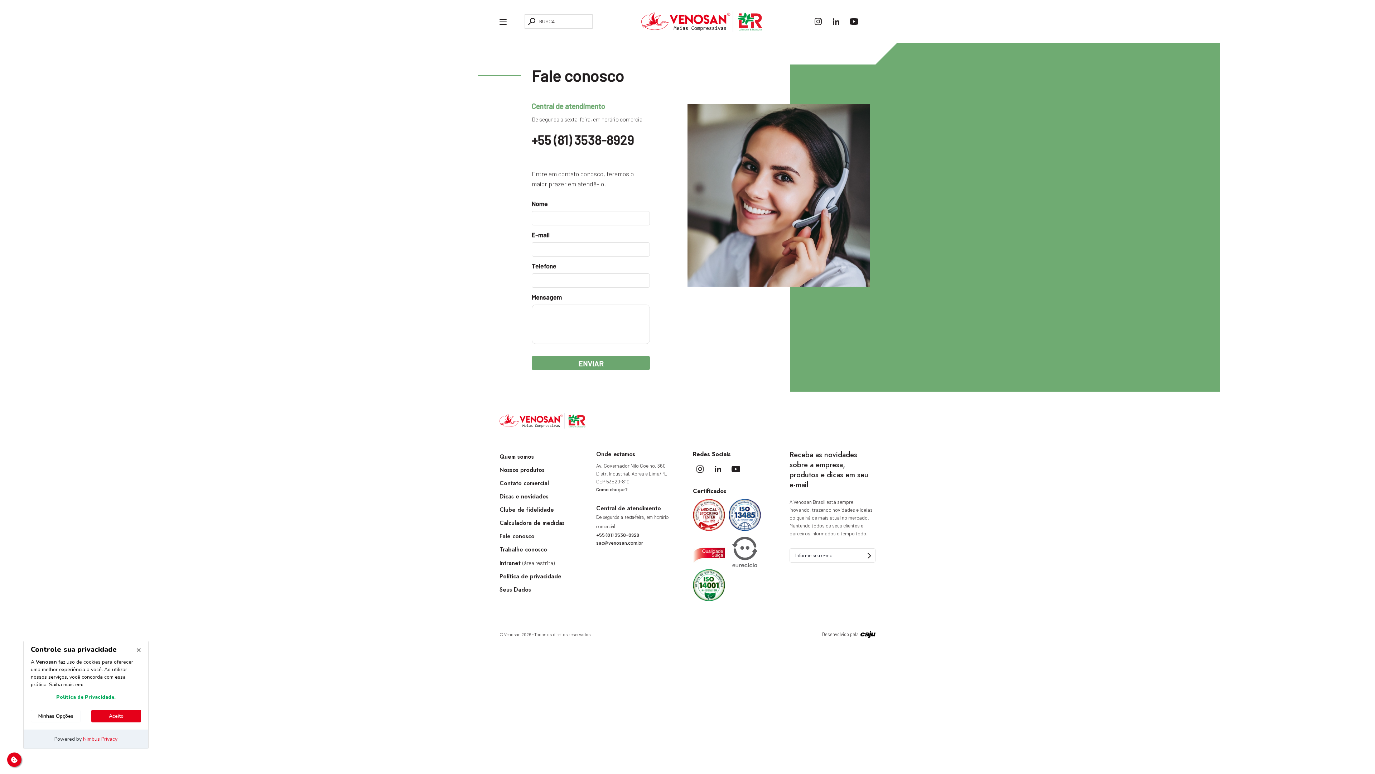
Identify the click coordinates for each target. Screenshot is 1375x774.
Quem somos (517, 457)
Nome (540, 203)
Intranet (527, 563)
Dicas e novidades (524, 496)
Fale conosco (517, 536)
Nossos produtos (522, 470)
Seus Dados (515, 590)
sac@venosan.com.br (619, 543)
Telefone (544, 266)
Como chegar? (612, 489)
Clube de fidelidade (527, 510)
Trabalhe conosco (523, 549)
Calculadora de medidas (532, 523)
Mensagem (547, 297)
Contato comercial (524, 483)
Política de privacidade (530, 576)
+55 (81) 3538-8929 (583, 139)
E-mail (541, 235)
